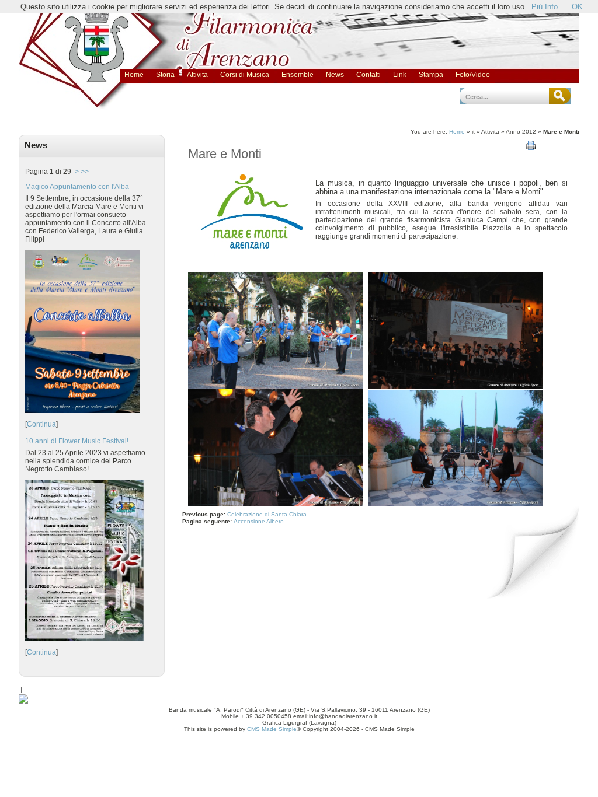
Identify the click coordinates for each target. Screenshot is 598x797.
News (335, 75)
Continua (41, 424)
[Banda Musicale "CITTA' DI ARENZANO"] (23, 701)
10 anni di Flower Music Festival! (76, 441)
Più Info (544, 6)
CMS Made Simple (272, 729)
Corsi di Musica (244, 75)
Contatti (368, 75)
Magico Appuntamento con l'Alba (77, 187)
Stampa (431, 75)
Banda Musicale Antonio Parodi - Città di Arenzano (81, 22)
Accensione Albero (260, 521)
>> (85, 171)
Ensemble (297, 75)
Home (134, 75)
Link (399, 75)
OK (577, 6)
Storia (165, 75)
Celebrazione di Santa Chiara (267, 514)
